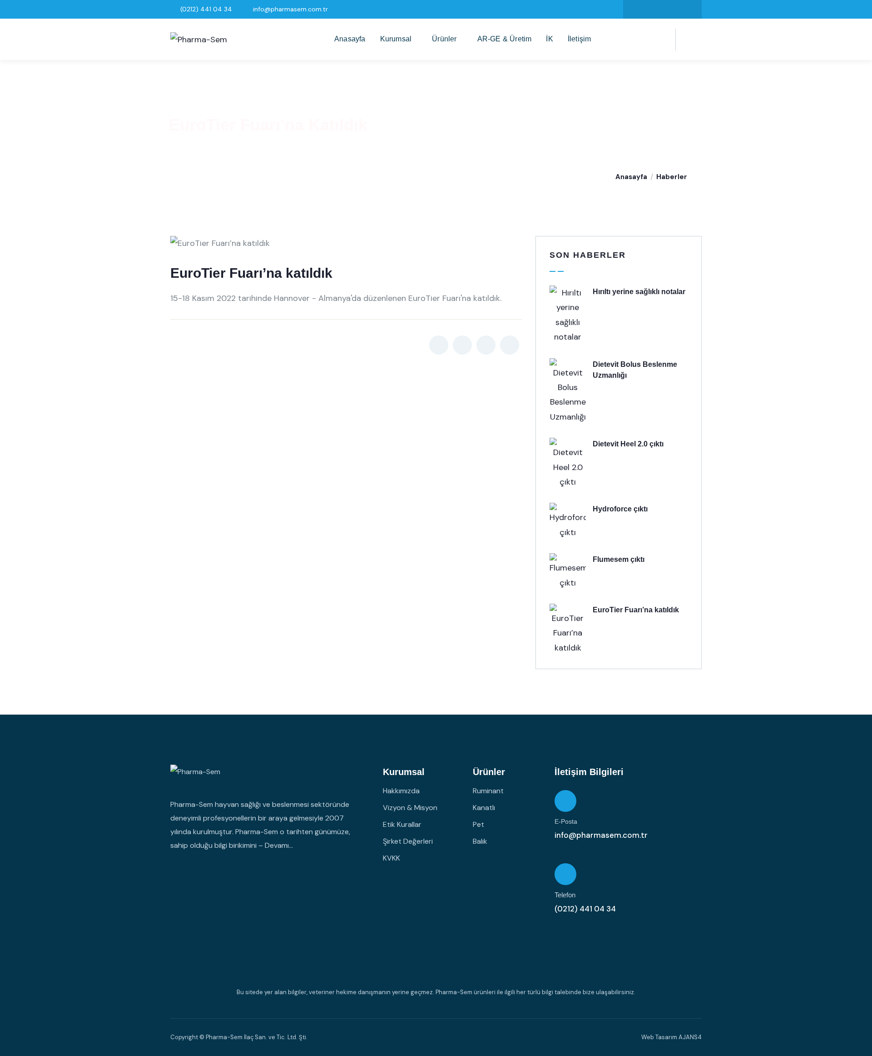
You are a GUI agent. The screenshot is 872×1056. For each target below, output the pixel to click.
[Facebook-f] (635, 9)
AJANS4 (690, 1037)
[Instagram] (653, 9)
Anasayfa (631, 176)
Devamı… (279, 845)
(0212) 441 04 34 (585, 909)
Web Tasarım (659, 1037)
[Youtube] (690, 9)
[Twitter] (671, 9)
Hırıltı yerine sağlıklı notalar (639, 291)
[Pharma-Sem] (198, 39)
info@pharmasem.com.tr (601, 835)
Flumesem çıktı (618, 559)
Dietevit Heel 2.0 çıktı (628, 444)
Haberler (671, 176)
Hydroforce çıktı (620, 509)
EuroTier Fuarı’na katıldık (636, 610)
